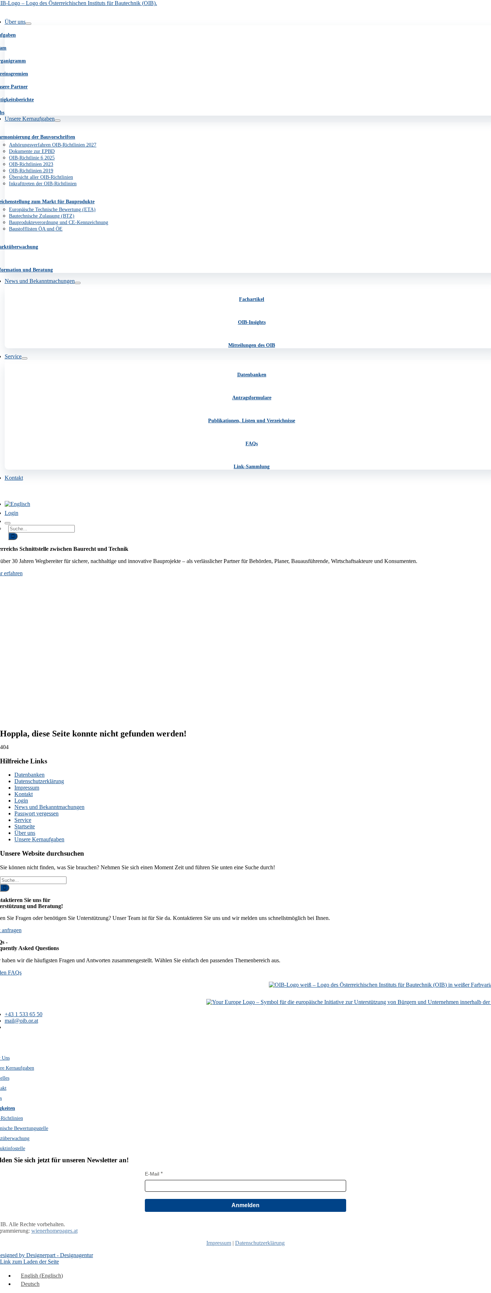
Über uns (24, 833)
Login (21, 800)
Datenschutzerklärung (39, 781)
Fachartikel (251, 299)
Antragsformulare (251, 397)
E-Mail (152, 1174)
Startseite (24, 826)
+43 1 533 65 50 (23, 1014)
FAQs (252, 443)
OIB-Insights (252, 322)
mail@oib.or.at (21, 1021)
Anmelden (245, 1205)
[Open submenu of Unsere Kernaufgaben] (57, 121)
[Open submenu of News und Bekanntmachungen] (78, 283)
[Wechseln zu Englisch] (17, 504)
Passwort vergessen (36, 813)
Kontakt (23, 794)
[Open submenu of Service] (24, 358)
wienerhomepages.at (54, 1231)
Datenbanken (251, 374)
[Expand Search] (7, 523)
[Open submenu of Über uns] (28, 24)
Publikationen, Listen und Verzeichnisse (251, 420)
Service (22, 820)
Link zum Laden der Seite (29, 1262)
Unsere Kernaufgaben (39, 839)
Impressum (26, 788)
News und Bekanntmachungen (49, 807)
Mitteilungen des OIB (251, 345)
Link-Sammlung (252, 466)
